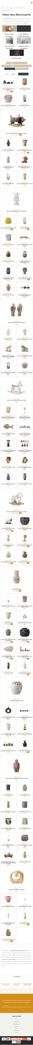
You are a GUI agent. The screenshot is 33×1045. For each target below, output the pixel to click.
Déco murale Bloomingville (7, 65)
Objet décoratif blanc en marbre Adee (8, 657)
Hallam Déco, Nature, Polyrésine (8, 546)
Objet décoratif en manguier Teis (16, 322)
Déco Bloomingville (19, 7)
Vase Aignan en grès (25, 923)
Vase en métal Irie (8, 622)
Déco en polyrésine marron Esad (25, 468)
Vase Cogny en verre (25, 88)
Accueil (3, 7)
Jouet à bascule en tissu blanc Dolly (8, 529)
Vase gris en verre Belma (8, 183)
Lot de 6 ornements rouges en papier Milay (24, 718)
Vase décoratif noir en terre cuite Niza (25, 640)
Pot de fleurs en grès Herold (8, 105)
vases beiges (12, 959)
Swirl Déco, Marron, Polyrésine (16, 889)
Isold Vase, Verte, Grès (24, 862)
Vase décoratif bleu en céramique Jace (25, 262)
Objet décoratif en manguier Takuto (24, 245)
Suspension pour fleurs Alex (8, 606)
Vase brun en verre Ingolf (8, 939)
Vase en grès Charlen (24, 795)
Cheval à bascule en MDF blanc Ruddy (16, 400)
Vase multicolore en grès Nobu (8, 434)
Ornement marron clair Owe (8, 750)
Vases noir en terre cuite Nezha (8, 90)
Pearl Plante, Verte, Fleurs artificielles (8, 924)
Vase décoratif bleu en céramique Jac (8, 167)
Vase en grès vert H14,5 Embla (8, 811)
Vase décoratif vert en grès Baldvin (8, 718)
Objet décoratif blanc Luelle (24, 339)
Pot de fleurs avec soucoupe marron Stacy (24, 607)
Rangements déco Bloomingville (22, 68)
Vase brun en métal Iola (8, 294)
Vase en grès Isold (16, 589)
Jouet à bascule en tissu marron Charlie (16, 133)
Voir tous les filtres (23, 74)
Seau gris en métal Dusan (24, 811)
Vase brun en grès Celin (8, 150)
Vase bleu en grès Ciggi (8, 244)
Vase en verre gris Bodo (25, 828)
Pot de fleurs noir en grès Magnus (24, 529)
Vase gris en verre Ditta (25, 105)
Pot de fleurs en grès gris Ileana (8, 846)
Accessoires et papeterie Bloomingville (19, 63)
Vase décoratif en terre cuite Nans (24, 151)
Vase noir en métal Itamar (24, 750)
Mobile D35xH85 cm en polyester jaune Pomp (24, 418)
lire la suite (25, 22)
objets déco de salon (8, 18)
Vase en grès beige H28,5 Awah (24, 183)
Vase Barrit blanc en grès (24, 673)
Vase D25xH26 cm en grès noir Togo (24, 373)
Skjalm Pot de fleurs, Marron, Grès (24, 846)
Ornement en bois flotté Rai (25, 622)
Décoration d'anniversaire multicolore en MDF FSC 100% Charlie (8, 863)
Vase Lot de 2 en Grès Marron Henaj (24, 356)
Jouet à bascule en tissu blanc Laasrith (16, 511)
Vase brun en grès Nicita (25, 561)
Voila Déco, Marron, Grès (8, 467)
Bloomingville (10, 7)
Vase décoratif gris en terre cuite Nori (8, 735)
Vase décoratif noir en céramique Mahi (8, 279)
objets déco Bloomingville (18, 950)
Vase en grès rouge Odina (8, 906)
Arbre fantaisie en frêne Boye (24, 734)
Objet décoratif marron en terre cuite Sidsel (16, 778)
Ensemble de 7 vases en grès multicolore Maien (25, 451)
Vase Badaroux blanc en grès (8, 561)
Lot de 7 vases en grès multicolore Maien (24, 434)
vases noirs (5, 959)
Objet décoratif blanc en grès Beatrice (17, 211)
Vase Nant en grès (8, 673)
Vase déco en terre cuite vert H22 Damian (8, 640)
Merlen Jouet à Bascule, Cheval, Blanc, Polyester (8, 356)
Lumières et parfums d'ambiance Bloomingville (22, 65)
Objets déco (8, 63)
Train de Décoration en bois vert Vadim (25, 657)
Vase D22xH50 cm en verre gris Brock (8, 373)
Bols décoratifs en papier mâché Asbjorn (24, 295)
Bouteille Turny (8, 339)
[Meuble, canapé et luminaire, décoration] (16, 3)
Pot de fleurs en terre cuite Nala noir (8, 829)
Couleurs (13, 74)
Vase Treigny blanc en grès (16, 700)
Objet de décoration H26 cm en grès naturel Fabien (8, 418)
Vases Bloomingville (16, 58)
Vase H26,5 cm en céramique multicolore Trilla (8, 451)
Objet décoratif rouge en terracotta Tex (24, 167)
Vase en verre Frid (24, 227)
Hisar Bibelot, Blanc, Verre (24, 906)
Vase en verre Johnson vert (8, 484)
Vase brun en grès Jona (8, 261)
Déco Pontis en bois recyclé (25, 545)
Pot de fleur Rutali (8, 795)
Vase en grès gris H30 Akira (25, 278)
